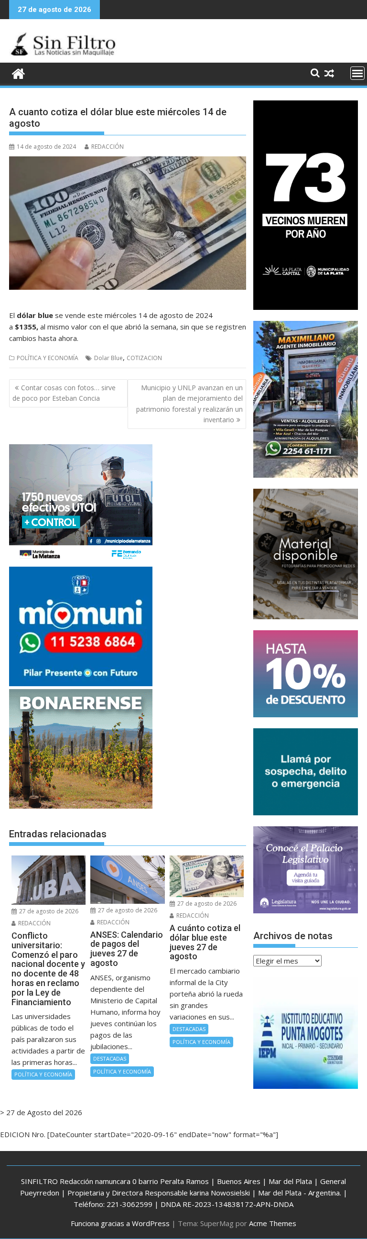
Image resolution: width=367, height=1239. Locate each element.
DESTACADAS (109, 1058)
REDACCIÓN (107, 147)
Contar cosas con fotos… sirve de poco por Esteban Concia (64, 393)
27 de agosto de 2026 (48, 911)
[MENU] (357, 73)
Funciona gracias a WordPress (120, 1223)
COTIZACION (144, 358)
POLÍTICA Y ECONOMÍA (47, 358)
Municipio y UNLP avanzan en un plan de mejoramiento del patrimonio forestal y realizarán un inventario (189, 403)
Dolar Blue (108, 358)
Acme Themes (272, 1223)
